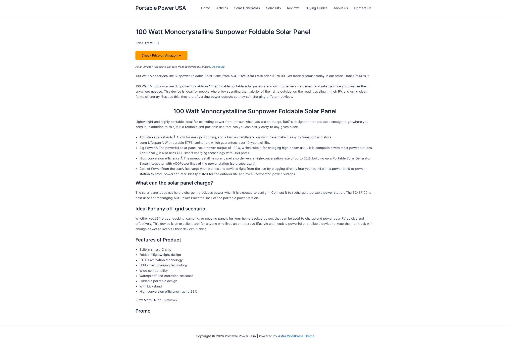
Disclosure (218, 66)
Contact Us (362, 8)
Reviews (293, 8)
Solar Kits (273, 8)
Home (205, 8)
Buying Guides (316, 8)
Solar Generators (247, 8)
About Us (341, 8)
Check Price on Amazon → (161, 55)
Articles (222, 8)
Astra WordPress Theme (296, 336)
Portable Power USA (160, 8)
